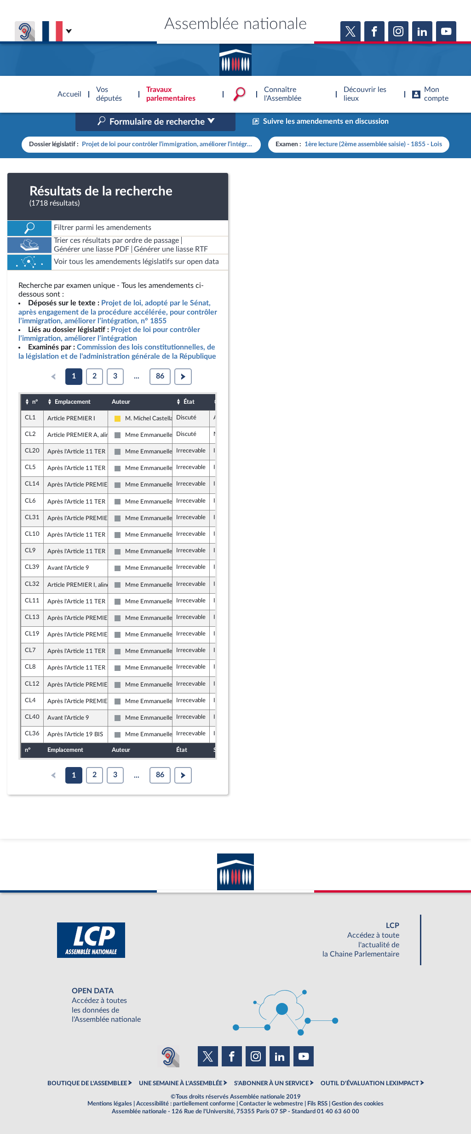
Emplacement (73, 402)
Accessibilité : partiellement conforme (185, 1103)
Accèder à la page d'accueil (235, 56)
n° (35, 402)
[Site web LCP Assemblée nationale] (235, 940)
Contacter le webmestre (271, 1103)
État (189, 402)
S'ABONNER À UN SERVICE (271, 1083)
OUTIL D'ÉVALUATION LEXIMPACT (370, 1083)
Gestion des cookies (358, 1103)
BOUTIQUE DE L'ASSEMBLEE (87, 1083)
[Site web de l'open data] (235, 1005)
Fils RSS (317, 1103)
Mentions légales (109, 1103)
